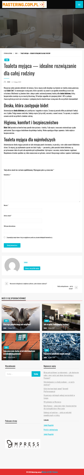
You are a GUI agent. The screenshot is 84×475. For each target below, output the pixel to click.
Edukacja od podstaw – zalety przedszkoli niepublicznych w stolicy (57, 414)
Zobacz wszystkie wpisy (32, 268)
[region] (22, 443)
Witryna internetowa (9, 226)
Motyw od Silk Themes (50, 472)
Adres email (8, 215)
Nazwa (6, 205)
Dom (16, 53)
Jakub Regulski (49, 425)
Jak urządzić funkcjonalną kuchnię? (56, 324)
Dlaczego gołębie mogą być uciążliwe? (17, 324)
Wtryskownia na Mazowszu (52, 402)
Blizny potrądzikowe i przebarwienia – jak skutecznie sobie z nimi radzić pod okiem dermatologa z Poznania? (61, 375)
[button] (22, 443)
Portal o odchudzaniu (51, 429)
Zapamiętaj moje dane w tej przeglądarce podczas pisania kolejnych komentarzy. (29, 237)
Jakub (8, 82)
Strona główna (8, 53)
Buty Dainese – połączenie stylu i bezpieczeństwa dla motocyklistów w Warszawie (60, 407)
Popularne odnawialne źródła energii (57, 353)
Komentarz (7, 174)
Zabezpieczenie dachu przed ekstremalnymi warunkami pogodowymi (19, 352)
